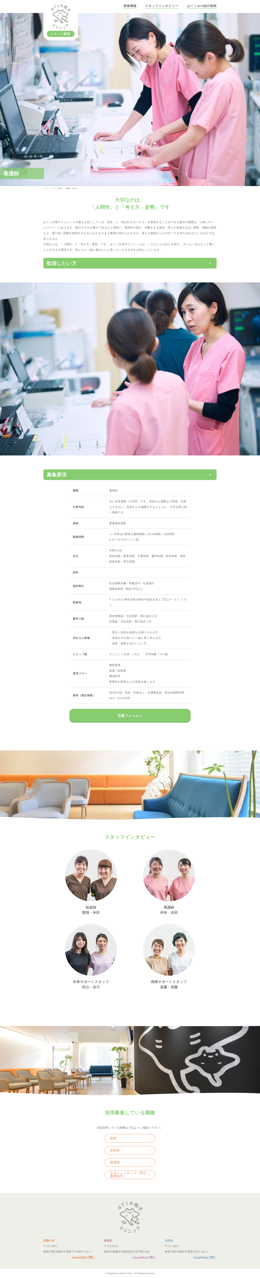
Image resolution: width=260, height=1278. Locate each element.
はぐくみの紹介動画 (202, 6)
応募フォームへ (130, 716)
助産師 (115, 1150)
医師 (113, 1138)
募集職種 (130, 6)
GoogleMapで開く (83, 1257)
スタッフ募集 (57, 188)
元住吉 (169, 1240)
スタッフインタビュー (161, 6)
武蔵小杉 (49, 1240)
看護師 (115, 1162)
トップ (45, 188)
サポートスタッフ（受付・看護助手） (130, 1174)
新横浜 (108, 1240)
